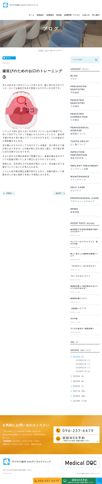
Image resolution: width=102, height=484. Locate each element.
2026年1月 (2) (83, 371)
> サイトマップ (6, 473)
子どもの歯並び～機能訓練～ (82, 328)
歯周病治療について (78, 298)
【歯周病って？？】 (78, 308)
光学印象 (74, 318)
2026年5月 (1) (83, 360)
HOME (40, 50)
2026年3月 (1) (83, 368)
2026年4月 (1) (83, 364)
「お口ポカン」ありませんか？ (83, 266)
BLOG (8, 58)
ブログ (46, 50)
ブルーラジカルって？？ (80, 276)
